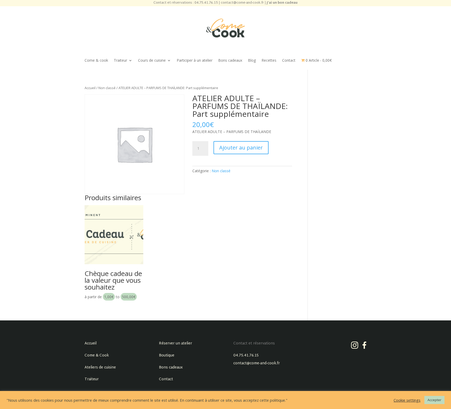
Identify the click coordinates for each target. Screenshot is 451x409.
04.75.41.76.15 (246, 355)
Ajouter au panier (241, 147)
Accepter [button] (434, 400)
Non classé (107, 87)
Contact (288, 61)
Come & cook (96, 61)
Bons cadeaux (230, 61)
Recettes (269, 61)
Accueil (90, 87)
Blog (252, 61)
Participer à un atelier (194, 61)
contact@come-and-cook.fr (256, 363)
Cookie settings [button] (407, 400)
